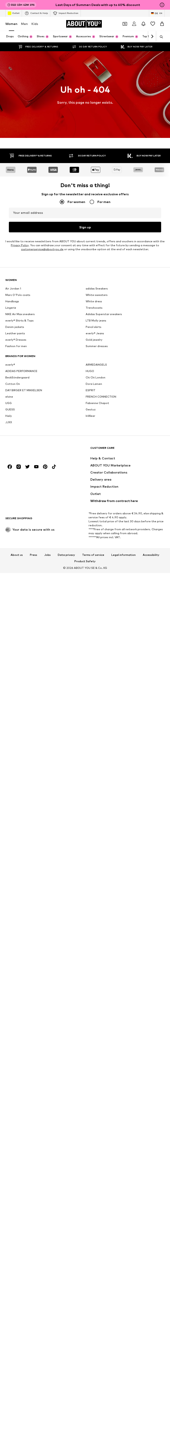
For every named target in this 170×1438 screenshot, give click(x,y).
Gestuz (91, 409)
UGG (8, 403)
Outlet (15, 13)
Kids (34, 24)
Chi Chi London (95, 377)
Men (24, 24)
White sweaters (97, 295)
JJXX (8, 422)
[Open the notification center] (143, 24)
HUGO (90, 371)
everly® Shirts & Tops (19, 320)
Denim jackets (14, 327)
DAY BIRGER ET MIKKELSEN (23, 390)
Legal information (123, 554)
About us (17, 554)
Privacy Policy (20, 245)
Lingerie (10, 307)
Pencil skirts (93, 327)
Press (33, 554)
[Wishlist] (152, 23)
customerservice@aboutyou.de (42, 249)
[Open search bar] (159, 37)
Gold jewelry (94, 339)
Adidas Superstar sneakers (104, 314)
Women (11, 24)
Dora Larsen (94, 383)
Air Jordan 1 (13, 288)
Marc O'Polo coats (17, 295)
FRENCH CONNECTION (101, 396)
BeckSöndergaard (17, 377)
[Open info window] (162, 5)
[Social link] (9, 466)
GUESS (10, 409)
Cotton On (12, 383)
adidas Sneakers (97, 288)
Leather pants (15, 333)
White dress (94, 301)
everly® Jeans (95, 333)
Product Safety (85, 561)
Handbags (12, 301)
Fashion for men (16, 346)
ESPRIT (90, 390)
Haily (8, 415)
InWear (90, 415)
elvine (9, 396)
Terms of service (93, 554)
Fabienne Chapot (97, 403)
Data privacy (66, 554)
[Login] (134, 23)
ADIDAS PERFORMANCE (21, 371)
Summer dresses (97, 346)
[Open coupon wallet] (125, 23)
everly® (10, 364)
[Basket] (162, 23)
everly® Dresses (15, 339)
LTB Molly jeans (96, 320)
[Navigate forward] (152, 36)
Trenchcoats (94, 307)
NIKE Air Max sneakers (20, 314)
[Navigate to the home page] (29, 450)
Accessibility (151, 554)
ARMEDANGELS (96, 364)
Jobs (47, 554)
